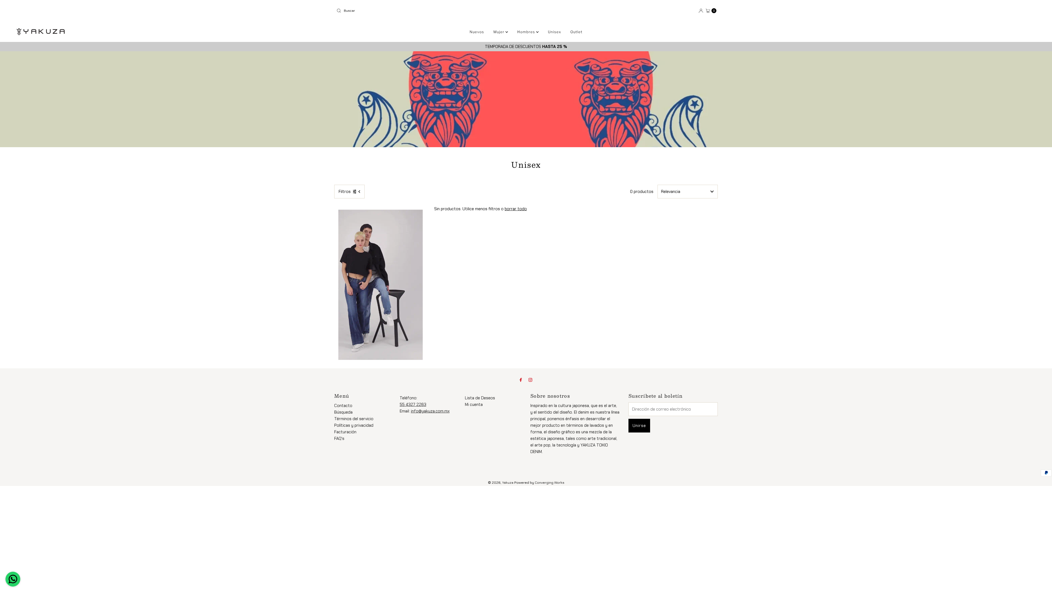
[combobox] (429, 10)
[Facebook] (521, 380)
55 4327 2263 (413, 404)
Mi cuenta (474, 404)
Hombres (526, 32)
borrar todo (516, 209)
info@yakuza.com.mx (430, 411)
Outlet (576, 32)
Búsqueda (343, 412)
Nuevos (477, 32)
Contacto (343, 405)
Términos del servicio (353, 419)
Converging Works (549, 482)
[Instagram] (530, 380)
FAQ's (339, 438)
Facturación (345, 432)
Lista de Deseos (480, 398)
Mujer (499, 32)
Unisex (554, 32)
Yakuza (507, 482)
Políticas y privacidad (353, 425)
